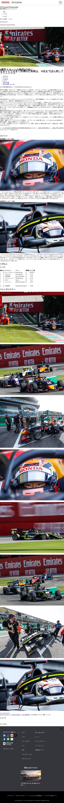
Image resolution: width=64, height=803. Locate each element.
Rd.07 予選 (6, 82)
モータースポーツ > (5, 714)
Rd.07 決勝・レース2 (9, 84)
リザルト (5, 79)
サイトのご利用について (51, 795)
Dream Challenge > (17, 714)
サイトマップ (10, 795)
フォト (5, 81)
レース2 (5, 16)
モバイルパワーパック (27, 754)
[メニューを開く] (60, 3)
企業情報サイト (38, 750)
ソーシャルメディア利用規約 (34, 795)
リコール (37, 736)
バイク (23, 736)
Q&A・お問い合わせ (40, 732)
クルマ (23, 732)
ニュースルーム (38, 745)
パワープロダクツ (26, 741)
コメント (5, 77)
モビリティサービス (26, 758)
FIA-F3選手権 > (26, 714)
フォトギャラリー (5, 713)
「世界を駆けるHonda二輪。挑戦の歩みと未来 (30, 784)
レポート (5, 76)
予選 (4, 11)
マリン (23, 745)
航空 (23, 750)
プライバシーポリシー (21, 795)
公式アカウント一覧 (7, 748)
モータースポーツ (39, 741)
